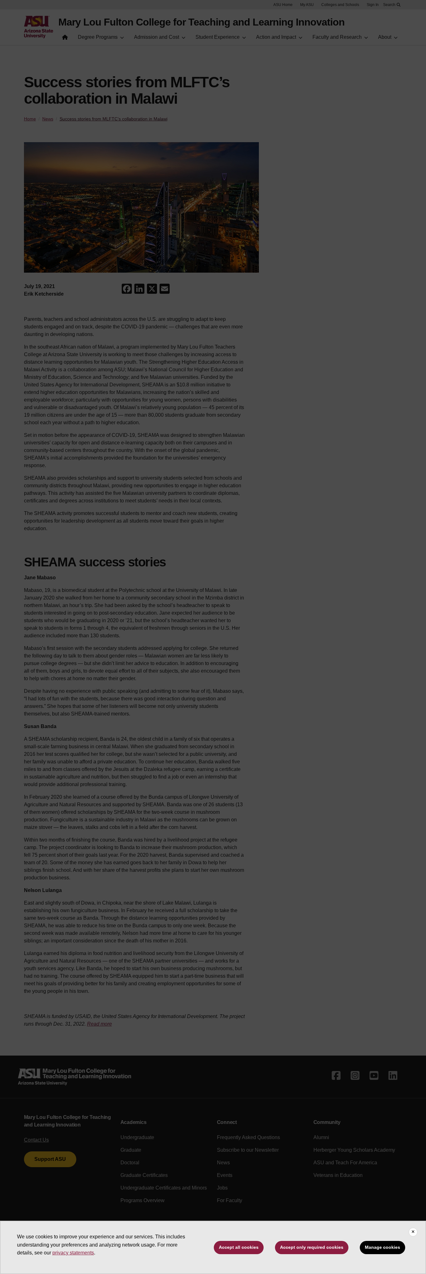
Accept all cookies (239, 1247)
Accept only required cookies (311, 1247)
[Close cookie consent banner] (413, 1232)
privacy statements (73, 1252)
